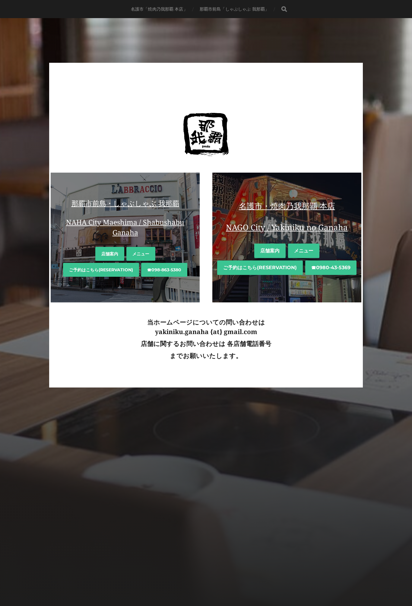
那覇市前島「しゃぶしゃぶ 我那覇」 (234, 9)
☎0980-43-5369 (330, 267)
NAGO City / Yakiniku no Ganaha (287, 227)
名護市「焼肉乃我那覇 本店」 (159, 9)
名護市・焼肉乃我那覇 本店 (287, 206)
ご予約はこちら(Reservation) (101, 270)
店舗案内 (109, 254)
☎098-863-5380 (164, 270)
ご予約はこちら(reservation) (260, 267)
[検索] (284, 9)
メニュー (140, 254)
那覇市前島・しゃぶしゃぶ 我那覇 (125, 203)
